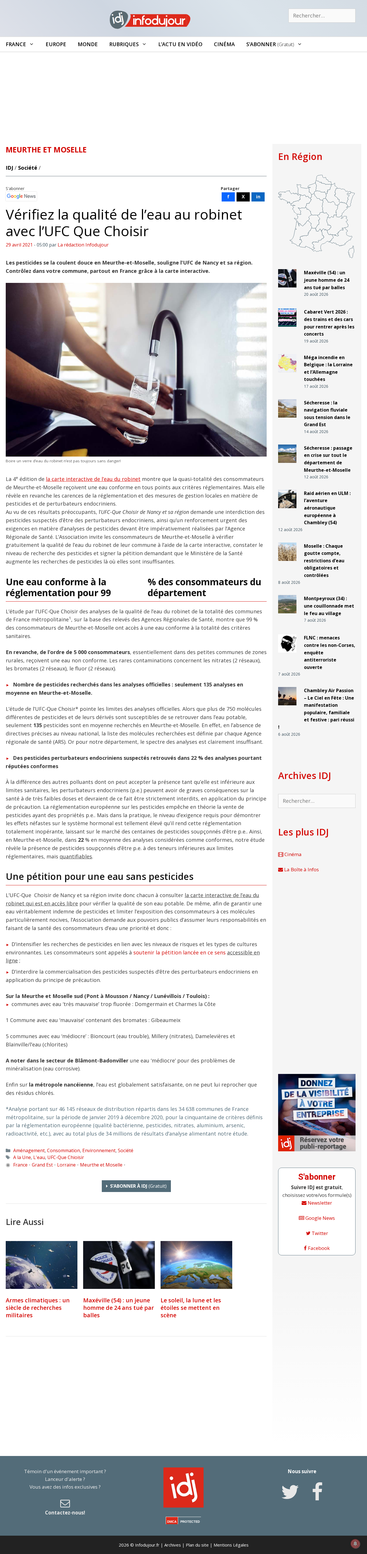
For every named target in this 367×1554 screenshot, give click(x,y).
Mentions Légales (231, 1545)
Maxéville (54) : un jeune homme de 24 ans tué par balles (118, 1307)
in (258, 196)
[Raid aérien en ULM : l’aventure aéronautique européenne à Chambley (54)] (287, 510)
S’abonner (270, 44)
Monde (88, 44)
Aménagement (29, 1150)
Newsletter (319, 1202)
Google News (319, 1218)
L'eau (39, 1157)
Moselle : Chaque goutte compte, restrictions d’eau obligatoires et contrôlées (324, 560)
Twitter (319, 1233)
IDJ (9, 167)
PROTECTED (190, 1521)
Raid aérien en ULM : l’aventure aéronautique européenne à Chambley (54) (327, 508)
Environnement (99, 1150)
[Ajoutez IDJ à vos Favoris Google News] (21, 196)
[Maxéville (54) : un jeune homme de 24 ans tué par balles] (119, 1265)
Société (27, 167)
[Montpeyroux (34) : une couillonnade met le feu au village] (287, 615)
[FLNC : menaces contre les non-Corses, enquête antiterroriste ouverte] (287, 655)
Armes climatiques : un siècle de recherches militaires (38, 1307)
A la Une (22, 1157)
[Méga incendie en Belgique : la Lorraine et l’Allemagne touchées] (287, 374)
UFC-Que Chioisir (65, 1157)
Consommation (63, 1150)
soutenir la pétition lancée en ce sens (179, 952)
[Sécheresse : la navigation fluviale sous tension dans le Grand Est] (287, 419)
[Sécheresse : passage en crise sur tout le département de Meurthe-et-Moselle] (287, 465)
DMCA (172, 1521)
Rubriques (124, 44)
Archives (172, 1545)
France (16, 44)
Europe (56, 44)
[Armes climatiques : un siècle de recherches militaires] (41, 1265)
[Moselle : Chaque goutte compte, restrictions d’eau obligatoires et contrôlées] (287, 563)
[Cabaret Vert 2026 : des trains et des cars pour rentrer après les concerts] (287, 329)
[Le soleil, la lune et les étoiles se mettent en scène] (196, 1265)
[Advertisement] (183, 95)
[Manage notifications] (355, 1543)
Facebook (318, 1248)
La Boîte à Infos (301, 869)
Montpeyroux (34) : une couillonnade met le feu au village (329, 605)
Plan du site (197, 1545)
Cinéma (224, 44)
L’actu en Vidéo (180, 44)
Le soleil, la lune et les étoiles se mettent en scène (191, 1307)
